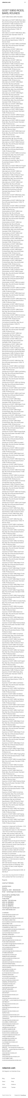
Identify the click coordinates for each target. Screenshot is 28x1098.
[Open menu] (25, 2)
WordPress (23, 1095)
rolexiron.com (6, 2)
